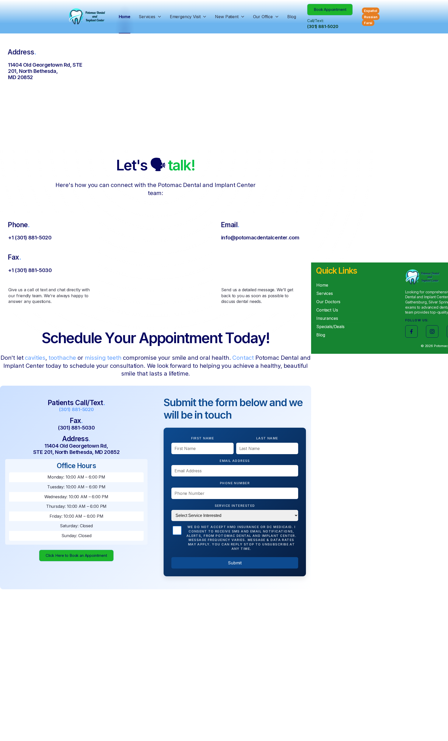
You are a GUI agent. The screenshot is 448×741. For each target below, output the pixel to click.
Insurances (327, 318)
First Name (202, 438)
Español (370, 11)
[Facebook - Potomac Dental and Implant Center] (411, 331)
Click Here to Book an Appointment (76, 555)
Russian (370, 17)
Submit (235, 562)
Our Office (263, 16)
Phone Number (235, 483)
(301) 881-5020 (322, 26)
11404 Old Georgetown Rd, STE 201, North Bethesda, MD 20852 (76, 449)
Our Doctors (328, 301)
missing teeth (103, 357)
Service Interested (235, 506)
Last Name (267, 438)
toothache (62, 357)
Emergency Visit (185, 16)
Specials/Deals (330, 326)
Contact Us (327, 310)
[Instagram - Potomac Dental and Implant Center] (432, 331)
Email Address (235, 461)
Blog (291, 16)
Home (124, 16)
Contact (243, 357)
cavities (35, 357)
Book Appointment (330, 9)
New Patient (226, 16)
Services (147, 16)
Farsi (368, 23)
